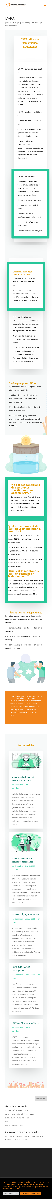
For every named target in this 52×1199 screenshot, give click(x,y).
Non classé (35, 23)
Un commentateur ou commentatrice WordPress (24, 1136)
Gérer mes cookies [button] (11, 1193)
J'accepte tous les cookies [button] (31, 1193)
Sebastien (12, 23)
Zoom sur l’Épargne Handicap (25, 914)
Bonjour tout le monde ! (18, 1139)
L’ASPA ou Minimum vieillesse (25, 1023)
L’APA (7, 1121)
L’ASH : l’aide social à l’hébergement (19, 1114)
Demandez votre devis (14, 1125)
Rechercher (40, 1098)
